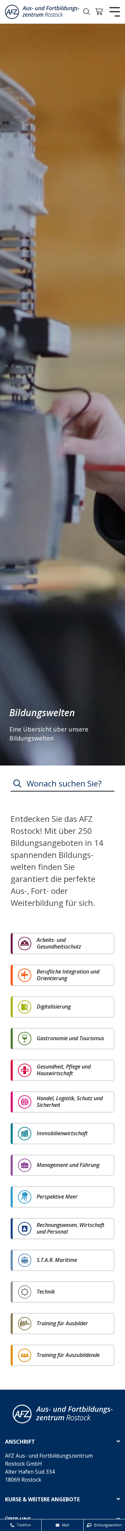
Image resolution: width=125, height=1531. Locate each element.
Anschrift (20, 1441)
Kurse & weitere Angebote (42, 1499)
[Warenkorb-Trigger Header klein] (99, 11)
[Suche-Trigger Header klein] (86, 11)
